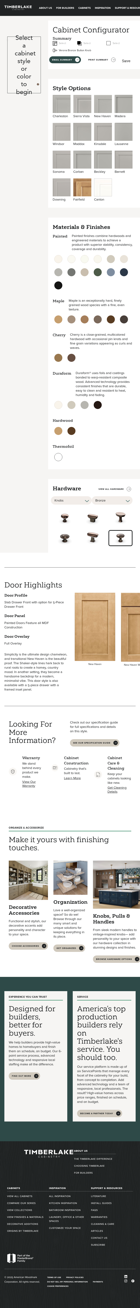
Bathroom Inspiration (65, 1210)
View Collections (19, 1210)
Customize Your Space (65, 1228)
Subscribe (98, 1245)
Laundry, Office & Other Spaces (66, 1219)
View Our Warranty (29, 784)
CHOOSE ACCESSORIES (25, 946)
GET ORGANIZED (66, 948)
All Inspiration (60, 1196)
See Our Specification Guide (91, 743)
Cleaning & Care (102, 1224)
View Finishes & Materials (25, 1217)
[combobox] (71, 500)
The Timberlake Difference (93, 1159)
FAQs (94, 1210)
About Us (45, 8)
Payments (98, 1281)
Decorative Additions (22, 1224)
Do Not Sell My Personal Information (67, 1281)
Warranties (99, 1217)
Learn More (72, 778)
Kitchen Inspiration (63, 1203)
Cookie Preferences (58, 1286)
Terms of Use (54, 1277)
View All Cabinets (19, 1196)
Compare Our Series (21, 1203)
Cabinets (84, 8)
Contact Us (99, 1238)
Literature (98, 1196)
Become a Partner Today (96, 1113)
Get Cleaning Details (117, 790)
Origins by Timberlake (22, 1231)
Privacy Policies (74, 1277)
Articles (97, 1231)
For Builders (65, 8)
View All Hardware (111, 489)
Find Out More (21, 1076)
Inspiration (103, 8)
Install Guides (101, 1203)
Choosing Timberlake (89, 1166)
